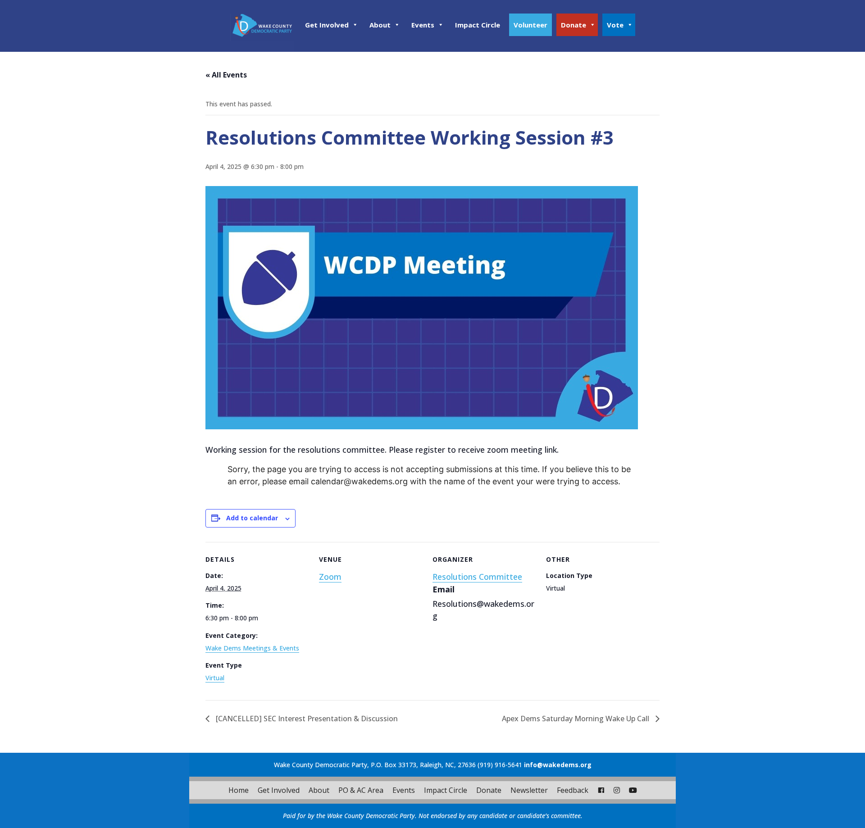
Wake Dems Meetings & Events (252, 648)
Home (238, 790)
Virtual (214, 677)
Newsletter (529, 790)
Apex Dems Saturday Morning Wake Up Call (576, 718)
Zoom (330, 576)
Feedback (572, 790)
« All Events (226, 75)
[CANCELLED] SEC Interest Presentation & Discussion (306, 718)
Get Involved (327, 24)
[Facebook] (601, 790)
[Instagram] (616, 790)
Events (422, 24)
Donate (573, 24)
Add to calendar (252, 518)
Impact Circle (477, 24)
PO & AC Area (360, 790)
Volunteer (530, 24)
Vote (615, 24)
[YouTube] (633, 790)
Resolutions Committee (477, 576)
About (380, 24)
